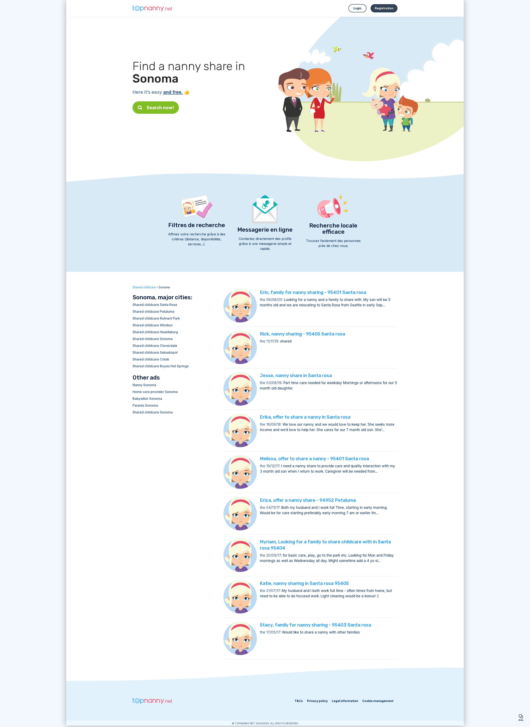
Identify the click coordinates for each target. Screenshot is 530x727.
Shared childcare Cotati (150, 359)
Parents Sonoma (145, 405)
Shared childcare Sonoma (152, 339)
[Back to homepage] (153, 8)
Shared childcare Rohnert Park (156, 318)
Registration (384, 8)
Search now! (160, 107)
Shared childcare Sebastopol (155, 352)
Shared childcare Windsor (152, 325)
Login (357, 8)
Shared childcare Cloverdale (154, 346)
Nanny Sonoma (144, 385)
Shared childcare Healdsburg (155, 332)
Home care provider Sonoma (155, 392)
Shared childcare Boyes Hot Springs (160, 366)
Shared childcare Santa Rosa (154, 305)
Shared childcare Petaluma (153, 311)
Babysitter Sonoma (147, 398)
